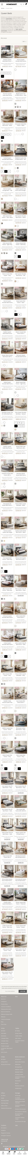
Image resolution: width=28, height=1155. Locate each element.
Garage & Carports (6, 1135)
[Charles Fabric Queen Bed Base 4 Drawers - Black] (7, 894)
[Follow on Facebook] (1, 1144)
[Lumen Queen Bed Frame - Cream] (20, 918)
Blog (2, 1022)
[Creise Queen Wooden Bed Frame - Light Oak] (7, 635)
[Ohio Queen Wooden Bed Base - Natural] (20, 404)
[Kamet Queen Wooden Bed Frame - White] (7, 293)
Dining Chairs (4, 1062)
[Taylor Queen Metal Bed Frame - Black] (7, 116)
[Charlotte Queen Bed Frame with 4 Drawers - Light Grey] (7, 465)
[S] (15, 134)
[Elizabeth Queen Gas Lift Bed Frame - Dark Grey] (20, 150)
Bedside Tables (19, 1072)
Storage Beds (18, 1067)
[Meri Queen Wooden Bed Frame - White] (20, 208)
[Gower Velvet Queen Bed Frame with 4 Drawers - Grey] (7, 347)
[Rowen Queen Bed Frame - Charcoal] (20, 894)
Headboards (18, 1088)
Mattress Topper (19, 1069)
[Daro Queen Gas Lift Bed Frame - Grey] (7, 964)
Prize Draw (3, 1024)
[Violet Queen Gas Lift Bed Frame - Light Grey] (20, 941)
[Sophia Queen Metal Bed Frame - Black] (20, 523)
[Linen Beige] (15, 599)
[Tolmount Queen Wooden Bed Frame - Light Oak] (7, 608)
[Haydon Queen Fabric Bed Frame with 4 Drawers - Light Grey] (7, 438)
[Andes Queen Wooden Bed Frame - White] (7, 374)
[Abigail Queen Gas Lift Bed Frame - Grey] (20, 86)
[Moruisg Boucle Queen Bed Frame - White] (7, 496)
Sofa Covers (4, 1052)
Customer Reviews (5, 1019)
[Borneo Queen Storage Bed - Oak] (7, 181)
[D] (15, 107)
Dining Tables (18, 1033)
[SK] (20, 107)
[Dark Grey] (18, 168)
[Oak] (2, 199)
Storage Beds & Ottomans (19, 1114)
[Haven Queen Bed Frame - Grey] (7, 747)
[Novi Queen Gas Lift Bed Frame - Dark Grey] (7, 801)
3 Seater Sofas (4, 1041)
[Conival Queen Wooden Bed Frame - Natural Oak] (7, 150)
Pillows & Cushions (19, 1086)
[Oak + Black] (2, 223)
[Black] (2, 70)
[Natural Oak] (2, 168)
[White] (15, 70)
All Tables (17, 1031)
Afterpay (3, 1017)
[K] (7, 738)
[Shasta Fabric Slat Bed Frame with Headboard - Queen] (20, 438)
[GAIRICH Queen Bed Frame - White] (7, 720)
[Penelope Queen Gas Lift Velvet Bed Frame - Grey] (7, 404)
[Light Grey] (15, 392)
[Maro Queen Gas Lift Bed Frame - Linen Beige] (20, 581)
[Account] (23, 4)
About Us (3, 999)
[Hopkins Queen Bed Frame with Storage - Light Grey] (20, 181)
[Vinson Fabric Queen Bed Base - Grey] (20, 666)
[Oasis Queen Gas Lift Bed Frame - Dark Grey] (7, 824)
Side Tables (18, 1038)
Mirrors (17, 1083)
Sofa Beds (3, 1033)
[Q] (18, 107)
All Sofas (3, 1031)
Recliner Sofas (4, 1043)
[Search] (21, 4)
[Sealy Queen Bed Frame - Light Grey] (7, 235)
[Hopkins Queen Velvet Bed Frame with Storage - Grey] (7, 324)
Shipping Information (6, 1009)
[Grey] (15, 104)
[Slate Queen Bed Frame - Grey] (20, 747)
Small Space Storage (20, 1121)
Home (2, 8)
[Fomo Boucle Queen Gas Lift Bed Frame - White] (20, 871)
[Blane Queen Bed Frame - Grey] (7, 666)
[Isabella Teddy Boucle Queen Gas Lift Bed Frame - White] (7, 693)
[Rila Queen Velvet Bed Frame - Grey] (20, 720)
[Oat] (4, 541)
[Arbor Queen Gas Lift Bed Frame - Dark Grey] (20, 635)
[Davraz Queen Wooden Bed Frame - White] (20, 51)
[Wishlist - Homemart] (12, 46)
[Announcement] (14, 1)
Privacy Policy (4, 1004)
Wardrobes (18, 1081)
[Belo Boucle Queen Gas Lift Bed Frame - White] (20, 848)
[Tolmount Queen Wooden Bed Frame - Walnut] (20, 347)
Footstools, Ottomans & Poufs (6, 1049)
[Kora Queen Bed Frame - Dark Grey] (7, 550)
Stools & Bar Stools (5, 1064)
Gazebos (3, 1130)
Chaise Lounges (5, 1046)
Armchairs (3, 1036)
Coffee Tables (18, 1036)
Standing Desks (5, 1100)
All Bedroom (18, 1059)
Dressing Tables (19, 1074)
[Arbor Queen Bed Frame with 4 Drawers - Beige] (20, 608)
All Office (3, 1095)
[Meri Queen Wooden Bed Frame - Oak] (20, 266)
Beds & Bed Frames (20, 1062)
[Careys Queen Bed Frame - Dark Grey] (20, 235)
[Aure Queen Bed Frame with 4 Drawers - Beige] (20, 693)
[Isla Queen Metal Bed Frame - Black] (20, 116)
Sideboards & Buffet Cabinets (20, 1102)
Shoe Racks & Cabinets (21, 1111)
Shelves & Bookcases (6, 1108)
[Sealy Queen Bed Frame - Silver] (20, 293)
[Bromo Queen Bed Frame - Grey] (7, 266)
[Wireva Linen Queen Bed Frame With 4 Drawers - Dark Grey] (20, 550)
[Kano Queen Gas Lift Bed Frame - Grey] (20, 778)
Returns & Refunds (5, 1011)
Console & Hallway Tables (19, 1041)
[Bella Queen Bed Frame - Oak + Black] (7, 208)
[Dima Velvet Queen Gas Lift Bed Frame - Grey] (7, 871)
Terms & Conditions (6, 1006)
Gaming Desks (4, 1103)
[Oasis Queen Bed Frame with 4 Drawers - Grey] (7, 848)
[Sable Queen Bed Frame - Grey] (7, 941)
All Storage (17, 1095)
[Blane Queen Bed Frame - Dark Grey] (7, 581)
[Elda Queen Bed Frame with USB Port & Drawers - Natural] (20, 801)
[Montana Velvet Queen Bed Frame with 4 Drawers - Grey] (20, 465)
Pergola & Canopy (5, 1133)
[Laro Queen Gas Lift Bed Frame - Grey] (7, 778)
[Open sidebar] (2, 579)
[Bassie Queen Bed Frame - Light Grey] (20, 374)
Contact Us (3, 1001)
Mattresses (18, 1064)
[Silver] (15, 311)
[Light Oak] (2, 653)
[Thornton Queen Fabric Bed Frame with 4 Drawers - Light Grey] (7, 86)
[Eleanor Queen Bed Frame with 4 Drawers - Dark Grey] (20, 324)
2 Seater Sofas (4, 1038)
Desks (2, 1098)
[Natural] (15, 429)
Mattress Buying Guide (6, 1014)
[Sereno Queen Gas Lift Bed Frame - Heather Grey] (20, 824)
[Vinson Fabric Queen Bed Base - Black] (20, 496)
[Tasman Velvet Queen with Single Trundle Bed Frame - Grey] (7, 523)
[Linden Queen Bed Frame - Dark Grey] (7, 918)
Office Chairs (4, 1105)
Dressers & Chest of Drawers (20, 1077)
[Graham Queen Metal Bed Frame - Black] (7, 51)
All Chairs (3, 1059)
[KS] (18, 134)
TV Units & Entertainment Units (20, 1098)
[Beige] (15, 168)
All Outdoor (4, 1128)
